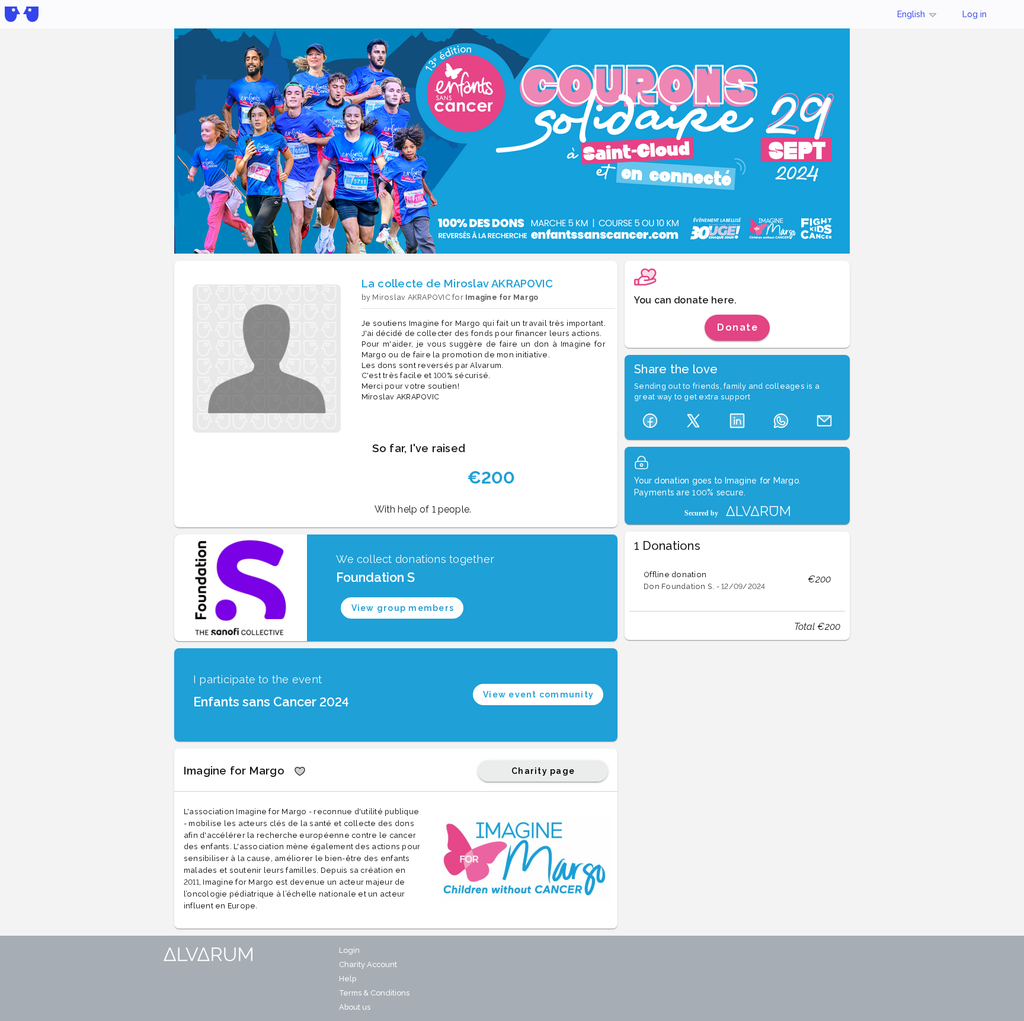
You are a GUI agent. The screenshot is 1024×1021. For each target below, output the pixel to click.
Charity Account (368, 964)
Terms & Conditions (374, 992)
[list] (737, 579)
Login (349, 950)
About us (354, 1007)
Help (347, 978)
